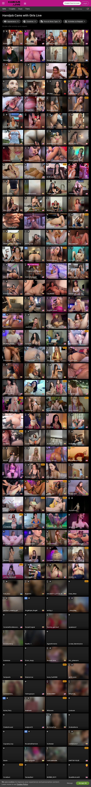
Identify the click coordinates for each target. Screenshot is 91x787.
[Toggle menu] (3, 3)
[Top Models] (25, 3)
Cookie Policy (22, 784)
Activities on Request (75, 21)
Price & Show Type (51, 21)
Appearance (11, 21)
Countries (30, 21)
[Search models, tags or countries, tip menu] (87, 8)
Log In (85, 3)
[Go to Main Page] (14, 3)
